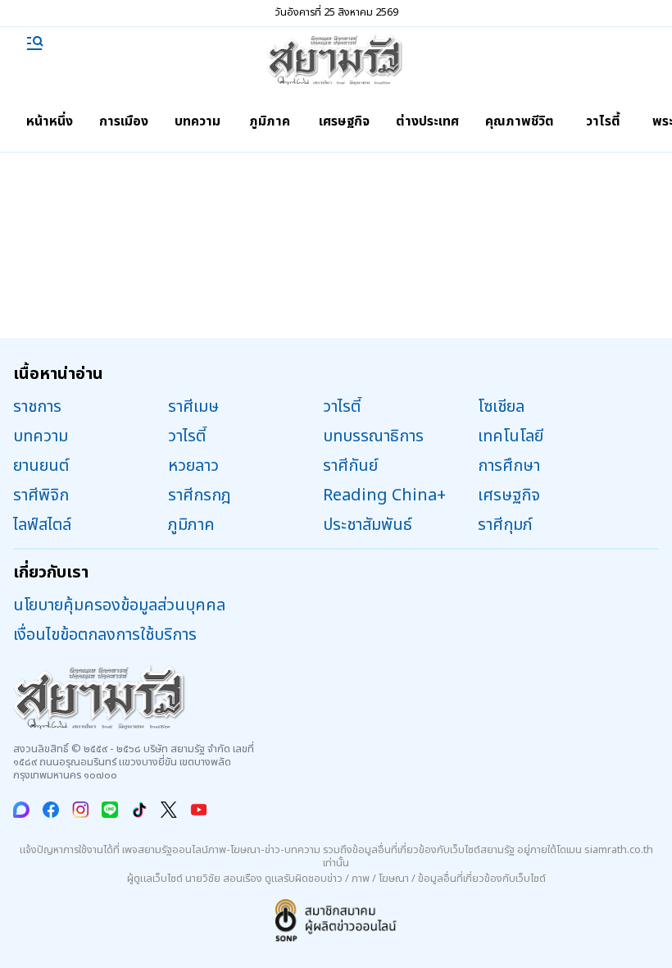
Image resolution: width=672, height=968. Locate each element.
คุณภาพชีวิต (519, 121)
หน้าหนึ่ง (49, 121)
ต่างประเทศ (427, 121)
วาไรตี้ (603, 121)
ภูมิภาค (269, 121)
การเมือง (123, 121)
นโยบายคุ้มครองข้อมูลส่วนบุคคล (119, 605)
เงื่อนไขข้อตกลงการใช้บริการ (105, 635)
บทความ (197, 121)
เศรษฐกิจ (344, 121)
